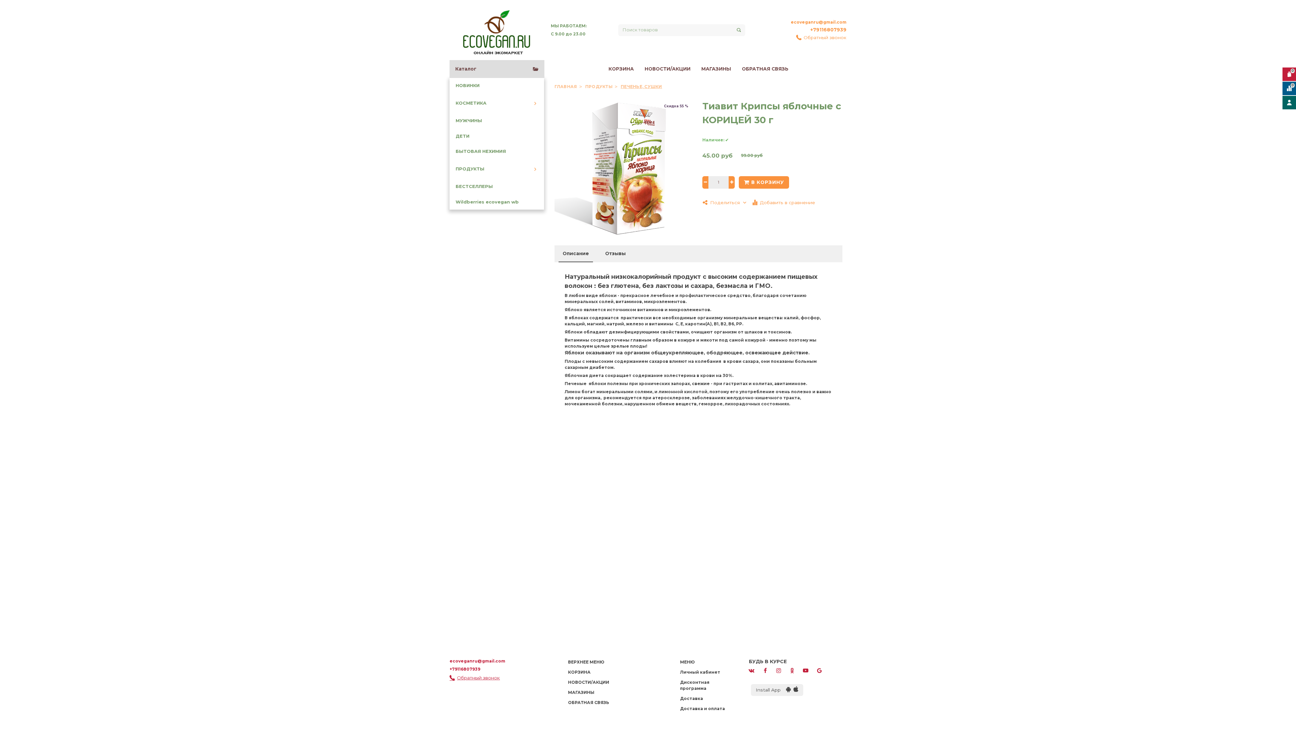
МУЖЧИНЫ (469, 120)
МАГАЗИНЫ (716, 69)
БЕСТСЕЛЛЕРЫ (474, 186)
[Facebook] (765, 670)
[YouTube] (805, 670)
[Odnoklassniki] (792, 670)
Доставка (691, 698)
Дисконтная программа (694, 685)
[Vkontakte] (751, 670)
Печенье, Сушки (641, 86)
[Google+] (819, 670)
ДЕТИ (462, 136)
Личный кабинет (700, 672)
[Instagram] (778, 670)
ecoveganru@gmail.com (818, 22)
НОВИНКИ (468, 85)
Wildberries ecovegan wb (487, 202)
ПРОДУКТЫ (470, 168)
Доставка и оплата (702, 708)
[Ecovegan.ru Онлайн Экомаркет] (496, 30)
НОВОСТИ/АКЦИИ (668, 69)
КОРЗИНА (621, 69)
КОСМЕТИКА (471, 103)
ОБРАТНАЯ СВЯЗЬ (765, 69)
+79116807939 (828, 29)
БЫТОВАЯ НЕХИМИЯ (481, 151)
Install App (771, 690)
